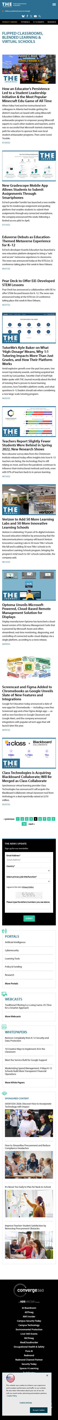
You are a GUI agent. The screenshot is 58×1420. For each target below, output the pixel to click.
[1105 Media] (29, 1301)
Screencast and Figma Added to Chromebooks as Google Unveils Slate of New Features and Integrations (27, 692)
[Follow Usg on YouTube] (35, 16)
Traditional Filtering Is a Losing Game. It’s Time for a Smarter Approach (28, 1006)
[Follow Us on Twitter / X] (31, 16)
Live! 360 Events (29, 1333)
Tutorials (25, 22)
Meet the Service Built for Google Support (26, 1059)
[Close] (47, 1375)
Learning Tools (12, 958)
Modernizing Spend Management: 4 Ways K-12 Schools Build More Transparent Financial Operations (28, 1071)
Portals (12, 936)
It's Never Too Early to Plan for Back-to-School (28, 1186)
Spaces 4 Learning (29, 1368)
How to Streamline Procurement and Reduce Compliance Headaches (27, 1147)
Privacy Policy (28, 887)
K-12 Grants (38, 22)
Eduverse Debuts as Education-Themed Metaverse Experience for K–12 (26, 240)
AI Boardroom (29, 1307)
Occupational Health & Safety (29, 1346)
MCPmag (29, 1338)
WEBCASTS (13, 999)
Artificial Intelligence (15, 942)
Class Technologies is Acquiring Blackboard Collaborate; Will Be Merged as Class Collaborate (27, 776)
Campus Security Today (29, 1320)
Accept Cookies (39, 1410)
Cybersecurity (12, 950)
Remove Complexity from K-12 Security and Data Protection (27, 1039)
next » (32, 823)
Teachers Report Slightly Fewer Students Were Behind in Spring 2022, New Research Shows (27, 445)
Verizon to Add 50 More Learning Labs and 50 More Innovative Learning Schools (28, 523)
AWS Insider (29, 1316)
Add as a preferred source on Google (17, 11)
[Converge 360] (29, 1290)
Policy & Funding (13, 966)
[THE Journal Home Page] (14, 4)
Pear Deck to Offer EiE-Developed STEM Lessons (28, 282)
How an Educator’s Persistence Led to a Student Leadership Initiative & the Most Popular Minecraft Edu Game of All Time (27, 94)
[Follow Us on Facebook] (27, 16)
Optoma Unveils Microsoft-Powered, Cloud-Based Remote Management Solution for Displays (26, 610)
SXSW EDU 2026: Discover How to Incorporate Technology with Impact (28, 1105)
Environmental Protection (29, 1329)
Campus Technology (29, 1325)
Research (52, 22)
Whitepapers (16, 1032)
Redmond (29, 1355)
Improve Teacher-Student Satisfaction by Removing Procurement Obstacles (25, 1227)
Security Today (29, 1364)
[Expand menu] (54, 5)
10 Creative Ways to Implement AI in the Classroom (25, 1050)
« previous (9, 818)
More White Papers (15, 1082)
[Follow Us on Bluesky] (23, 16)
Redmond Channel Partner (29, 1359)
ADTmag (29, 1312)
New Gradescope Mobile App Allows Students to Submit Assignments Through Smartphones (25, 191)
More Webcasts (13, 1016)
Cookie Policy (12, 1396)
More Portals (11, 983)
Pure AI (29, 1351)
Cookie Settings (26, 1402)
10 (24, 823)
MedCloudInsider (29, 1342)
